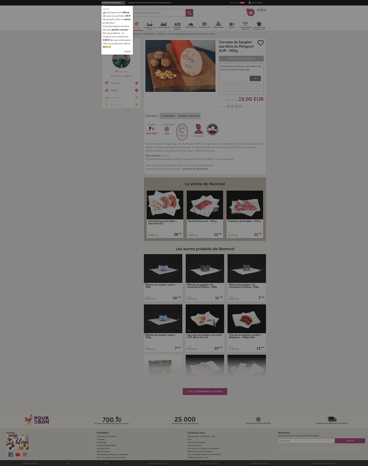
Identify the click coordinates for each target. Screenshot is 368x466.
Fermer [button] (127, 51)
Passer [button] (106, 9)
